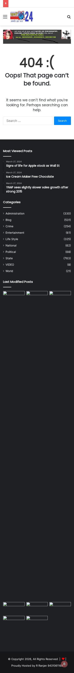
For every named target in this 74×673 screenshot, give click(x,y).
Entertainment (15, 232)
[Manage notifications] (64, 664)
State (9, 258)
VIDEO (10, 264)
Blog (8, 220)
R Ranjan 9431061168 (49, 665)
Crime (9, 226)
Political (11, 251)
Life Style (12, 239)
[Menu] (5, 18)
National (11, 245)
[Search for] (69, 18)
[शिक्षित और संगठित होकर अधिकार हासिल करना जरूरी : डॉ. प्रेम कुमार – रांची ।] (37, 445)
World (9, 271)
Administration (15, 213)
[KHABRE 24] (21, 16)
